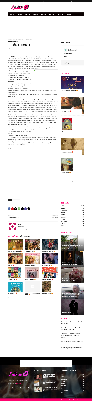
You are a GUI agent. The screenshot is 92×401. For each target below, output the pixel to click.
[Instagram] (71, 1)
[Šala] (72, 125)
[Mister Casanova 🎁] (50, 272)
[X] (76, 1)
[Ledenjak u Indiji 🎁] (32, 272)
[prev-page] (8, 297)
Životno (20, 14)
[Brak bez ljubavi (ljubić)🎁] (15, 244)
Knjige (69, 14)
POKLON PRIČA (21, 39)
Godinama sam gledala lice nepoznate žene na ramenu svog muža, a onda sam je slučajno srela (72, 247)
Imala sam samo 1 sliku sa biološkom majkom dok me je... (50, 389)
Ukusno (36, 14)
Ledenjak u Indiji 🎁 (30, 279)
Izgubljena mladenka (30, 265)
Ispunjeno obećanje (13, 217)
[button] (67, 1)
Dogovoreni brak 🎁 (47, 293)
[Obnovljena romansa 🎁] (50, 244)
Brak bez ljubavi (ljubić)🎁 (15, 251)
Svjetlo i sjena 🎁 (66, 172)
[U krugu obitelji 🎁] (32, 244)
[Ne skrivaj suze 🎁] (50, 258)
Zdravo (28, 14)
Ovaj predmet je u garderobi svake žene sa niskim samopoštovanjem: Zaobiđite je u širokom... (71, 335)
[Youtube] (81, 1)
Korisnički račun (36, 1)
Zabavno (61, 14)
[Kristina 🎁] (15, 258)
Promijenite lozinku (75, 62)
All (77, 232)
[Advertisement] (58, 7)
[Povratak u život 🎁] (72, 105)
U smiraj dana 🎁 (12, 279)
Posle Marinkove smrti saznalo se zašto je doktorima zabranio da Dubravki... (49, 375)
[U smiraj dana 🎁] (15, 272)
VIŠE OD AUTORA (25, 236)
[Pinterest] (74, 1)
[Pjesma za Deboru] (72, 307)
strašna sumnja (16, 200)
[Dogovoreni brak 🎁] (50, 286)
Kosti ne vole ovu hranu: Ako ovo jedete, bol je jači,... (49, 382)
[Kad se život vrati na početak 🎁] (72, 84)
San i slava (55, 217)
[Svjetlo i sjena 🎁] (72, 166)
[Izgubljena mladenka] (32, 258)
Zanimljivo (52, 14)
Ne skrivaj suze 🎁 (47, 265)
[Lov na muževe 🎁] (15, 286)
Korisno (44, 14)
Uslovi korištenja (72, 399)
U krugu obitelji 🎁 (30, 251)
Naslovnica (10, 39)
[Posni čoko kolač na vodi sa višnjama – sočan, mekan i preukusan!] (72, 275)
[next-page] (11, 297)
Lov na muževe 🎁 (12, 293)
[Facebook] (69, 1)
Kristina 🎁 (11, 265)
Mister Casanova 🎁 (47, 279)
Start (15, 1)
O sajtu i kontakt (64, 399)
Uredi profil (66, 62)
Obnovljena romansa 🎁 (48, 251)
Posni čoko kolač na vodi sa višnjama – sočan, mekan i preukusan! (71, 279)
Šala (63, 131)
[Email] (22, 208)
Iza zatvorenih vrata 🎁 (67, 152)
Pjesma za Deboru (66, 312)
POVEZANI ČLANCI (13, 236)
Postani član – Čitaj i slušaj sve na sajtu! (24, 1)
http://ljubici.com (21, 226)
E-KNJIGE (15, 39)
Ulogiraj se (43, 1)
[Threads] (83, 1)
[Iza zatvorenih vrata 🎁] (72, 146)
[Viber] (25, 208)
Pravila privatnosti (80, 399)
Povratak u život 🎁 (67, 111)
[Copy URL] (28, 208)
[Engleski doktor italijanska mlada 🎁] (32, 286)
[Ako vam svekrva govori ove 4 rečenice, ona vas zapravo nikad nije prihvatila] (72, 258)
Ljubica (10, 48)
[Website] (78, 1)
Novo (12, 14)
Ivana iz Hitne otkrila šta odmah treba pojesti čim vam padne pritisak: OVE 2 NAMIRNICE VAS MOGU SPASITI (71, 295)
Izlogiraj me (66, 63)
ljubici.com (18, 383)
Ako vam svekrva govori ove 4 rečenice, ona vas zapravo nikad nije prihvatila (72, 263)
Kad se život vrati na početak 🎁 (70, 90)
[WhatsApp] (19, 208)
